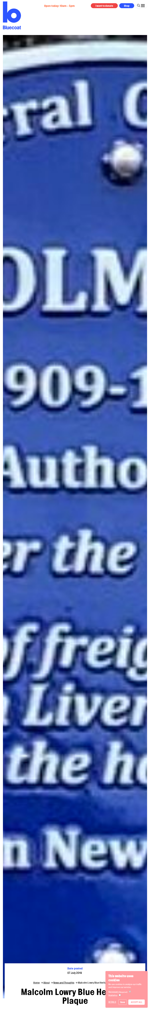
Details (112, 1002)
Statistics (112, 995)
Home (36, 982)
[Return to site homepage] (12, 15)
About (46, 982)
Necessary (117, 991)
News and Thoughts (63, 982)
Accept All (136, 1002)
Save (122, 1002)
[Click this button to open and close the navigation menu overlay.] (143, 5)
